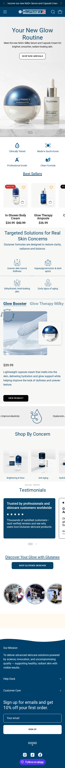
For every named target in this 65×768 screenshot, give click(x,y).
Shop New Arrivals (32, 56)
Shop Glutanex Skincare (32, 565)
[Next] (61, 3)
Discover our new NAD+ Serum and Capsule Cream (32, 3)
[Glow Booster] (25, 333)
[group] (32, 3)
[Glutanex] (32, 11)
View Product (16, 398)
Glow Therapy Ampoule (43, 217)
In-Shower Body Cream (15, 217)
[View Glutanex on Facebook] (40, 754)
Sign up (32, 729)
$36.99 (43, 223)
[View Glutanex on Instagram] (24, 754)
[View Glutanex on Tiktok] (32, 754)
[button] (52, 12)
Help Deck (9, 678)
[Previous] (4, 3)
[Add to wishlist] (23, 187)
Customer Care (12, 690)
